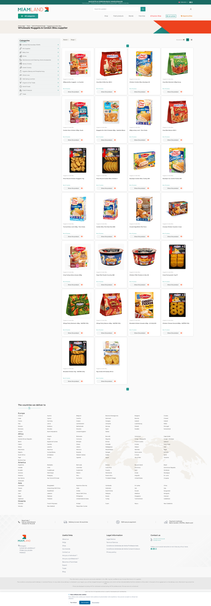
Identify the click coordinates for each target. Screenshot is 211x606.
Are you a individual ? (69, 555)
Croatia (166, 415)
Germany (50, 421)
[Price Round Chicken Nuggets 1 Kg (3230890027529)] (78, 160)
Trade (24, 94)
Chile (48, 467)
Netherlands (79, 426)
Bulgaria (137, 415)
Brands (65, 39)
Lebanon (49, 493)
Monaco (20, 426)
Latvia (49, 423)
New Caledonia (168, 503)
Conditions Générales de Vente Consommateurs (123, 549)
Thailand (49, 498)
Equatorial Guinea (52, 441)
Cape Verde (167, 436)
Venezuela (21, 480)
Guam (107, 503)
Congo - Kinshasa (169, 439)
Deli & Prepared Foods (38, 26)
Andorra (20, 415)
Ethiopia (78, 441)
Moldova (49, 426)
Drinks (24, 56)
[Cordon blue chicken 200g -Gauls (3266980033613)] (78, 112)
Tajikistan (20, 498)
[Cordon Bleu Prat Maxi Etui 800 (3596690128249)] (111, 208)
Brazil (165, 465)
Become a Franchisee (69, 562)
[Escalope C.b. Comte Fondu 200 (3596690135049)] (177, 160)
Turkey (107, 498)
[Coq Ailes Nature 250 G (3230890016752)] (177, 112)
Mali (165, 447)
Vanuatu (20, 506)
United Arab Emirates (82, 498)
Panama (20, 475)
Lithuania (108, 423)
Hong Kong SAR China (53, 488)
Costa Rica (109, 467)
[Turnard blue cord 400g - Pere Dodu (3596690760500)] (78, 208)
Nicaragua (167, 473)
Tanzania (166, 457)
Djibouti (166, 441)
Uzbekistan (167, 498)
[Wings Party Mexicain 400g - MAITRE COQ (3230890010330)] (78, 305)
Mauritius (50, 449)
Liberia (78, 447)
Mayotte (108, 439)
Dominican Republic (170, 467)
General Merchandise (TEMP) (31, 45)
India (77, 488)
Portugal (166, 426)
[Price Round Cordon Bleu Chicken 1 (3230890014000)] (111, 160)
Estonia (137, 418)
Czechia (78, 418)
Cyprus (49, 418)
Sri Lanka (137, 485)
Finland (166, 418)
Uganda (78, 457)
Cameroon (138, 436)
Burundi (108, 436)
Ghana (78, 444)
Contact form (157, 540)
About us (65, 539)
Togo (19, 457)
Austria (49, 415)
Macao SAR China (81, 493)
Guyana (108, 470)
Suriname (79, 478)
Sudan (107, 455)
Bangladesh (50, 485)
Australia (20, 503)
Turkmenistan (139, 498)
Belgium (78, 415)
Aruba (136, 473)
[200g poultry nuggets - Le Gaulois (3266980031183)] (78, 64)
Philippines (79, 496)
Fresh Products (27, 90)
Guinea (137, 444)
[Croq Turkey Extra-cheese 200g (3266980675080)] (78, 257)
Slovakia (49, 429)
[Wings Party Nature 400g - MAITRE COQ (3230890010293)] (111, 305)
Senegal (108, 452)
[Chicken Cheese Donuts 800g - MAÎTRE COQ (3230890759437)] (177, 305)
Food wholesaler (86, 3)
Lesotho (49, 447)
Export (64, 565)
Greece (78, 421)
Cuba (19, 418)
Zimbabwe (50, 455)
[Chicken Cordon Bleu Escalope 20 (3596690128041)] (144, 64)
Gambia (49, 444)
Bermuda (79, 465)
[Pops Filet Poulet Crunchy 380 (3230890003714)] (111, 257)
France (20, 421)
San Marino (21, 478)
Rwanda (78, 452)
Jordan (78, 491)
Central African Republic (25, 439)
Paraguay (50, 475)
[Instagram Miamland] (192, 2)
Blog (64, 571)
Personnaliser (95, 602)
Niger (165, 449)
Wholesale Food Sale (96, 3)
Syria (165, 455)
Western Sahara (80, 455)
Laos (19, 493)
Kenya (20, 447)
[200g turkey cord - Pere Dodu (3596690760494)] (144, 112)
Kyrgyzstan (167, 491)
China (165, 485)
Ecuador (20, 470)
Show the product (73, 92)
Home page (21, 26)
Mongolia (166, 493)
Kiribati (78, 503)
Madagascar (109, 447)
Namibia (137, 449)
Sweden (137, 429)
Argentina (21, 465)
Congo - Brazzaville (140, 439)
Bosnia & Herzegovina (112, 415)
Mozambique (109, 449)
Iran (136, 488)
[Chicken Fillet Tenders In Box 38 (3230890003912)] (144, 257)
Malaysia (108, 493)
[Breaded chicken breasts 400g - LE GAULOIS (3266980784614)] (144, 305)
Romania (20, 429)
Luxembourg (138, 423)
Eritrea (107, 441)
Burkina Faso (22, 460)
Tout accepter (85, 602)
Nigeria (20, 452)
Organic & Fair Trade (29, 83)
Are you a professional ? (70, 558)
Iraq (165, 488)
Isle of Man (138, 457)
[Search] (143, 9)
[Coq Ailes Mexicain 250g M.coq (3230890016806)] (177, 64)
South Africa (21, 455)
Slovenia (78, 429)
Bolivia (107, 465)
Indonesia (108, 488)
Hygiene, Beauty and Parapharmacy (34, 71)
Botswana (79, 436)
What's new (26, 75)
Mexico (78, 473)
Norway (108, 426)
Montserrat (109, 473)
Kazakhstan (50, 491)
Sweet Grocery (27, 67)
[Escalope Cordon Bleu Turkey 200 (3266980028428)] (144, 160)
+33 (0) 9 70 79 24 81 (159, 539)
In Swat (137, 455)
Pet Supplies (26, 48)
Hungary (108, 421)
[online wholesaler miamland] (33, 9)
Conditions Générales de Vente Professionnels (122, 546)
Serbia (107, 431)
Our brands (66, 549)
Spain (107, 429)
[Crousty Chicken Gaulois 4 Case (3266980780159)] (177, 208)
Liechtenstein (80, 423)
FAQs (64, 542)
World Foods (26, 86)
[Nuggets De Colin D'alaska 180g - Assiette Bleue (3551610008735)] (111, 112)
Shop (28, 26)
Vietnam (166, 496)
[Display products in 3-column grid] (183, 39)
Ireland (166, 421)
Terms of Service (112, 542)
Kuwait (137, 491)
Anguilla (137, 475)
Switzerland (167, 429)
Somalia (166, 452)
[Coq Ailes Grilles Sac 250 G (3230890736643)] (111, 64)
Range (73, 39)
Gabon (20, 444)
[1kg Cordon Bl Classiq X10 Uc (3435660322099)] (111, 353)
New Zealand (51, 506)
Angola (49, 436)
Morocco (78, 449)
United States (139, 478)
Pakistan (49, 496)
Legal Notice (110, 539)
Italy (19, 423)
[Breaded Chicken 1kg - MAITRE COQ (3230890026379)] (78, 353)
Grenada (108, 444)
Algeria (20, 436)
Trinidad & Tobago (111, 478)
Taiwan (20, 488)
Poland (137, 426)
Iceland (137, 421)
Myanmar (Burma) (81, 485)
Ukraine (20, 431)
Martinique (50, 473)
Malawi (137, 447)
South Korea (109, 491)
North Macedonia (52, 431)
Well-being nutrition (29, 79)
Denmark (108, 418)
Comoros (79, 439)
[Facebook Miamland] (151, 549)
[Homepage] (24, 537)
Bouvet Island (139, 465)
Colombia (79, 467)
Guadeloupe (50, 470)
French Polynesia (52, 503)
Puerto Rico (109, 475)
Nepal (19, 496)
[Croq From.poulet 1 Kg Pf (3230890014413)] (177, 257)
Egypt (107, 457)
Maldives (137, 493)
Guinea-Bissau (51, 452)
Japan (19, 491)
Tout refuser (73, 602)
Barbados (50, 465)
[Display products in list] (191, 39)
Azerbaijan (21, 485)
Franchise (142, 16)
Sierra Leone (138, 452)
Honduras (166, 470)
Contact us (66, 552)
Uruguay (166, 478)
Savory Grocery (27, 64)
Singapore (138, 496)
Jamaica (20, 473)
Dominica (137, 467)
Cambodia (108, 485)
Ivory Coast (167, 444)
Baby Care (26, 52)
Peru (77, 475)
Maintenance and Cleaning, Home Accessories (37, 60)
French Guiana (139, 441)
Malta (165, 423)
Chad (48, 439)
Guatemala (79, 470)
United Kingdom (81, 431)
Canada (20, 467)
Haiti (136, 470)
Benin (19, 441)
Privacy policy (111, 552)
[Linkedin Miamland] (190, 2)
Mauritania (21, 449)
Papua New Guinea (81, 506)
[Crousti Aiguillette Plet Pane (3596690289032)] (144, 208)
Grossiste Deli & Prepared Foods (109, 3)
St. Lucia (166, 475)
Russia (107, 496)
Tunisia (49, 457)
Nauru (136, 503)
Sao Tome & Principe (53, 478)
